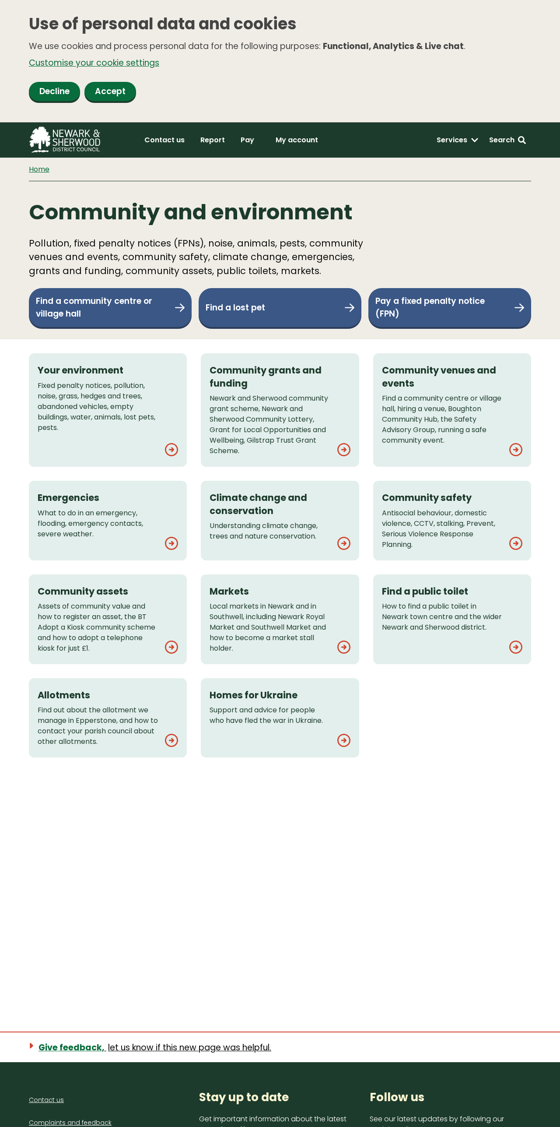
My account (297, 140)
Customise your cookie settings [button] (94, 63)
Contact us (164, 140)
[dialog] (280, 61)
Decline (54, 91)
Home (39, 169)
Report (212, 140)
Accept (110, 91)
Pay (247, 140)
